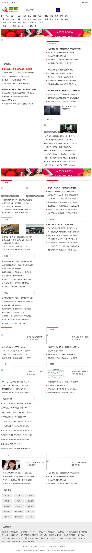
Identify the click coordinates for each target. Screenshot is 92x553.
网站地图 (62, 546)
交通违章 (30, 501)
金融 (29, 16)
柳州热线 (84, 532)
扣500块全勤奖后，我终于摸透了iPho (14, 417)
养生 (36, 26)
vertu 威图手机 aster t (9, 100)
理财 (34, 16)
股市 (24, 16)
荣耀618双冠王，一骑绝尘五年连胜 (14, 389)
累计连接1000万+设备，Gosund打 (14, 286)
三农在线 (61, 532)
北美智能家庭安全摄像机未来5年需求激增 (16, 272)
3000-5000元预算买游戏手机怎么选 (14, 354)
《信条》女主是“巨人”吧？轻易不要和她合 (62, 209)
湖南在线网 (16, 541)
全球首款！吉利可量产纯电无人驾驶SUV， (62, 389)
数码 (29, 19)
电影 (56, 16)
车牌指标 (30, 506)
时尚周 (53, 538)
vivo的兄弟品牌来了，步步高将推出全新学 (60, 154)
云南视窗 (24, 532)
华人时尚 (33, 532)
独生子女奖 (18, 517)
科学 (34, 19)
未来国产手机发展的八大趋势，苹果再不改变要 (61, 161)
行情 (61, 19)
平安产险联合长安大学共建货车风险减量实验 (17, 200)
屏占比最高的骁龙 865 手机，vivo (13, 444)
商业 (39, 16)
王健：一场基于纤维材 (34, 196)
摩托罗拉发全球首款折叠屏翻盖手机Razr (15, 439)
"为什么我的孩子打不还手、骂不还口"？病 (62, 228)
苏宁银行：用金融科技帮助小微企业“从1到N (60, 136)
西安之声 (42, 532)
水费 (18, 495)
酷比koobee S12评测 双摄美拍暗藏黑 (15, 96)
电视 (61, 16)
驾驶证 (19, 506)
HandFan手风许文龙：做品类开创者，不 (62, 77)
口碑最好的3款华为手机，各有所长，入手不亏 (61, 143)
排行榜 (50, 119)
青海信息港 (15, 532)
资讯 (2, 16)
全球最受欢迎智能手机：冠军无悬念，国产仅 (63, 347)
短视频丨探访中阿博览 (9, 196)
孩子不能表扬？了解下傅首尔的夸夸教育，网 (63, 232)
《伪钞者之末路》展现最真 (69, 132)
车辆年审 (7, 506)
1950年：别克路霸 (8, 233)
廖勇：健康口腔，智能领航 (57, 56)
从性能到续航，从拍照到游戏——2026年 (16, 358)
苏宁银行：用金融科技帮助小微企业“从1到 (16, 403)
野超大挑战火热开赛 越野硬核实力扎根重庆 (17, 240)
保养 (66, 19)
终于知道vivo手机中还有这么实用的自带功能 (17, 104)
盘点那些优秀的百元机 (55, 351)
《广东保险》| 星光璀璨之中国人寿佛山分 (16, 209)
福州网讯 (80, 535)
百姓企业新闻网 (28, 541)
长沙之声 (35, 538)
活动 (12, 19)
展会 (7, 19)
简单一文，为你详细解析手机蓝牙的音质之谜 (61, 158)
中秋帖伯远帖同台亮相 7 (52, 132)
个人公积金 (18, 511)
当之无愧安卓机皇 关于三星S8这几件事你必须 (18, 93)
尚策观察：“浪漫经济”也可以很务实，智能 (16, 279)
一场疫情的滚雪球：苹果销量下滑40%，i (62, 393)
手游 (9, 26)
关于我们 (24, 546)
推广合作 (85, 2)
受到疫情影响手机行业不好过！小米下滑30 (63, 382)
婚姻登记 (7, 511)
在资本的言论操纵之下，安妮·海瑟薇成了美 (63, 195)
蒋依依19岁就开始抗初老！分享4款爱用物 (17, 480)
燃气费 (7, 501)
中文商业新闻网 (70, 538)
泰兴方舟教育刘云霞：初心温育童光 (60, 70)
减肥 (24, 23)
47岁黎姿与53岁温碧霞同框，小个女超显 (62, 199)
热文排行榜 (7, 399)
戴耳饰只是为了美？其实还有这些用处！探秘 (18, 476)
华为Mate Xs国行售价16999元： (59, 385)
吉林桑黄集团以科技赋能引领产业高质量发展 (63, 98)
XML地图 (52, 546)
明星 (51, 16)
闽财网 (51, 535)
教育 (41, 23)
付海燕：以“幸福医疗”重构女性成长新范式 (62, 94)
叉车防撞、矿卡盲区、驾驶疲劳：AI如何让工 (63, 101)
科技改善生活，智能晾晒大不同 (13, 276)
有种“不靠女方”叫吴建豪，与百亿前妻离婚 (62, 213)
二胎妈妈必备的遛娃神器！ (11, 243)
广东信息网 (52, 532)
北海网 (59, 535)
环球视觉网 (25, 535)
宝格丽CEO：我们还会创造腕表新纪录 (16, 484)
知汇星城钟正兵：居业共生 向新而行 (60, 63)
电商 (39, 19)
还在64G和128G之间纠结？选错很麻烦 (61, 354)
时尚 (4, 23)
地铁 (18, 501)
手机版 (13, 2)
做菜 (36, 23)
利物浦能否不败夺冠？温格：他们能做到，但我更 (19, 89)
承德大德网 (16, 538)
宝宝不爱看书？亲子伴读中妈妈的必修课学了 (63, 243)
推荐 (12, 16)
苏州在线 (43, 535)
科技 (19, 19)
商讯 (19, 16)
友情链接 (7, 527)
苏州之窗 (26, 538)
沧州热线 (35, 535)
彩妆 (14, 23)
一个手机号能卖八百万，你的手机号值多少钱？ (61, 150)
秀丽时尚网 (44, 538)
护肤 (9, 23)
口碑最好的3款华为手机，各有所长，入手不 (16, 412)
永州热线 (5, 535)
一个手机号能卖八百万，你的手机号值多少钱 (16, 421)
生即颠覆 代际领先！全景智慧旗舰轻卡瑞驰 (17, 237)
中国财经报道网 (72, 532)
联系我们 (34, 546)
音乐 (66, 16)
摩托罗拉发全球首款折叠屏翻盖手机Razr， (60, 165)
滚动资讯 (52, 43)
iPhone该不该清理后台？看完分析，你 (15, 382)
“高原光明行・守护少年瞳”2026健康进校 (62, 80)
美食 (31, 23)
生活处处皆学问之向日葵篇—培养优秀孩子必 (63, 235)
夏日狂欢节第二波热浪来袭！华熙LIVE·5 (16, 80)
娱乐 (46, 16)
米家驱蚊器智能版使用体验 (11, 268)
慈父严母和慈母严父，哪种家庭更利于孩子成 (63, 246)
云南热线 (5, 532)
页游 (14, 26)
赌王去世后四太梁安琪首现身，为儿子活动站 (63, 206)
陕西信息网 (6, 541)
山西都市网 (15, 535)
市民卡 (7, 517)
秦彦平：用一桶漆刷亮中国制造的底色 (61, 52)
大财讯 (60, 538)
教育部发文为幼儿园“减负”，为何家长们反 (62, 250)
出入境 (7, 495)
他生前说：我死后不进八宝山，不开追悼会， (63, 358)
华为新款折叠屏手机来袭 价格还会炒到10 (16, 393)
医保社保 (30, 511)
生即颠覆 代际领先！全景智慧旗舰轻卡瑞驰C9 (18, 73)
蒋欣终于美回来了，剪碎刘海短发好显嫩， (62, 188)
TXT (69, 546)
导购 (56, 19)
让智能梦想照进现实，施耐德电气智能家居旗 (17, 265)
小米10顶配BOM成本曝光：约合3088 (15, 385)
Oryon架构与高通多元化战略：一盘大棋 (16, 351)
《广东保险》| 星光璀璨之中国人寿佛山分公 (63, 59)
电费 (30, 495)
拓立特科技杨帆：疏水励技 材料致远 (60, 73)
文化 (19, 26)
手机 (24, 19)
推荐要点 (7, 64)
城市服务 (7, 490)
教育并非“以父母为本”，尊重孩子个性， (62, 224)
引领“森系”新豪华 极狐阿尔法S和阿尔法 (16, 249)
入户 (30, 517)
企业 (2, 19)
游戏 (4, 26)
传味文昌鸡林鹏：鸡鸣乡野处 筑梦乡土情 (62, 84)
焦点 (7, 16)
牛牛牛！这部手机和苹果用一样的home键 (15, 448)
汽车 (46, 19)
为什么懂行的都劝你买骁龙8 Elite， (14, 347)
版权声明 (43, 546)
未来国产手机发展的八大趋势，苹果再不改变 (16, 435)
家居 (31, 26)
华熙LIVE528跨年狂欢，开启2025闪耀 (15, 76)
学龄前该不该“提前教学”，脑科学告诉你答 (62, 239)
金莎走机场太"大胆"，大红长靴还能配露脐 (17, 473)
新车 (51, 19)
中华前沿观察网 (69, 535)
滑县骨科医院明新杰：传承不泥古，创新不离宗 (64, 91)
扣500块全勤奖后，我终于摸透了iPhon (58, 147)
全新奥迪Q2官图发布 (34, 233)
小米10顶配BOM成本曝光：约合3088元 (59, 140)
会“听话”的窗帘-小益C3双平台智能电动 (15, 283)
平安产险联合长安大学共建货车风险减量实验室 (64, 49)
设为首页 (5, 2)
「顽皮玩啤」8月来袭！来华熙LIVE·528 (16, 83)
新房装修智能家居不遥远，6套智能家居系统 (17, 261)
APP (23, 26)
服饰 (19, 23)
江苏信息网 (6, 538)
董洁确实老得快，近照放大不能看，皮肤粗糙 (63, 202)
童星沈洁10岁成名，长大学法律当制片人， (63, 191)
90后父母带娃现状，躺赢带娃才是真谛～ (16, 246)
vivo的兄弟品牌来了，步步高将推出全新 (15, 426)
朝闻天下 (82, 538)
